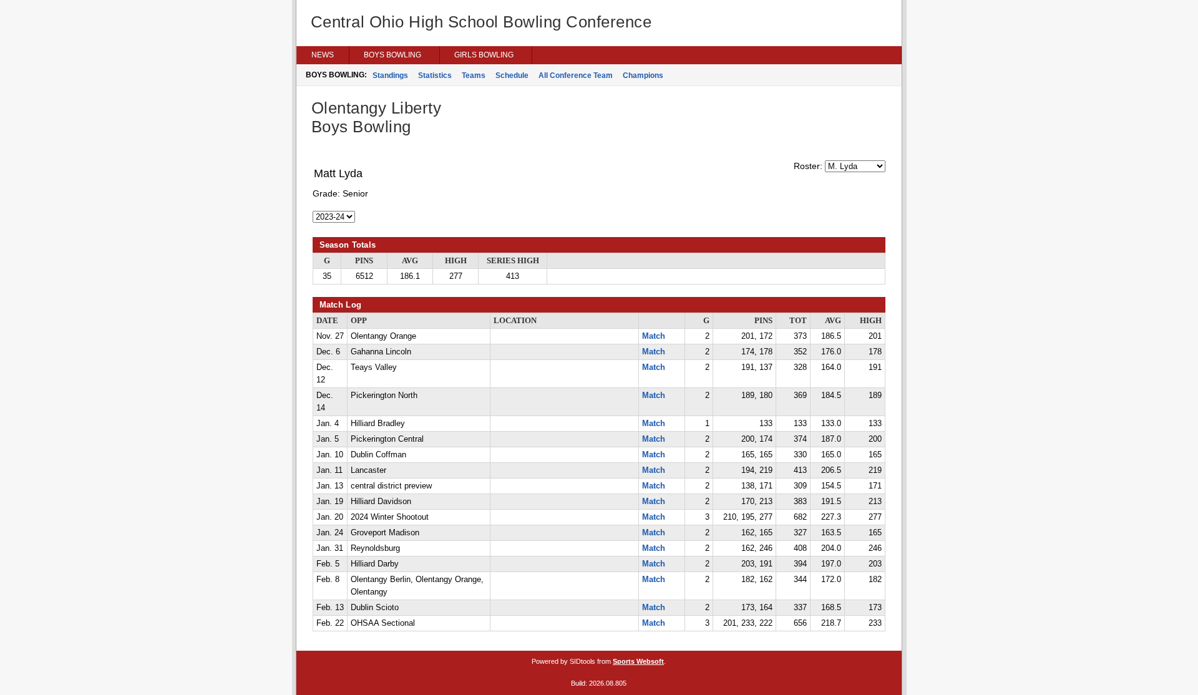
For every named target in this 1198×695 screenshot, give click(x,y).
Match (653, 336)
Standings (390, 75)
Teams (473, 75)
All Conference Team (575, 75)
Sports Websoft (638, 661)
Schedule (511, 75)
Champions (643, 75)
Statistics (435, 75)
